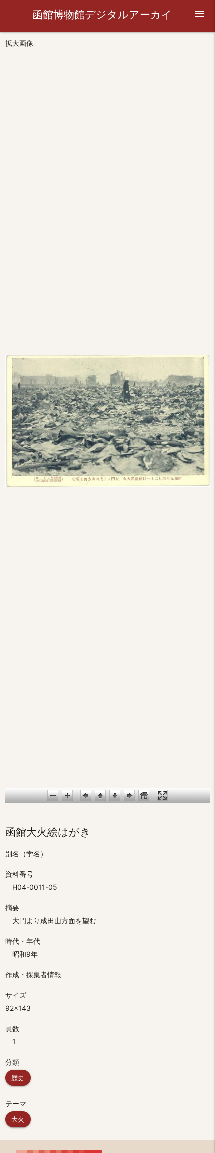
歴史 (18, 1078)
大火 (18, 1119)
